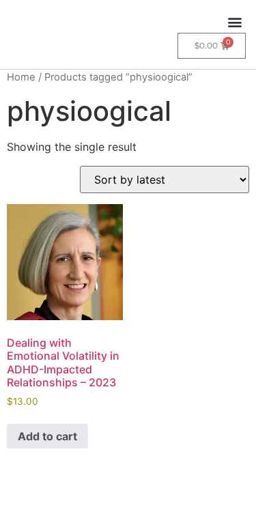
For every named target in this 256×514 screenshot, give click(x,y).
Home (21, 77)
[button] (234, 21)
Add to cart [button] (47, 436)
